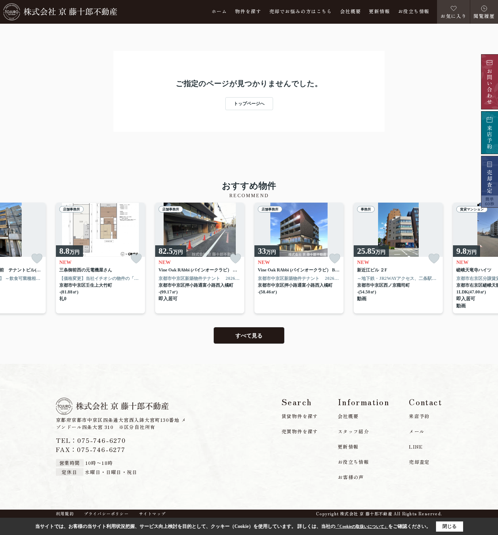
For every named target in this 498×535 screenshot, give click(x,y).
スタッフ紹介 (353, 431)
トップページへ (249, 103)
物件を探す (248, 12)
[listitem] (100, 258)
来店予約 (419, 416)
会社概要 (350, 12)
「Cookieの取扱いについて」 (361, 526)
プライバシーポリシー (106, 514)
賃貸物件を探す (300, 416)
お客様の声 (351, 477)
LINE (416, 446)
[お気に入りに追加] (37, 258)
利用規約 (65, 514)
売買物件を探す (300, 431)
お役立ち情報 (413, 12)
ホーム (219, 12)
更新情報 (379, 12)
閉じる (449, 526)
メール (416, 431)
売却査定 (419, 461)
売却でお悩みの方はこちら (300, 12)
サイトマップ (152, 514)
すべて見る (249, 335)
